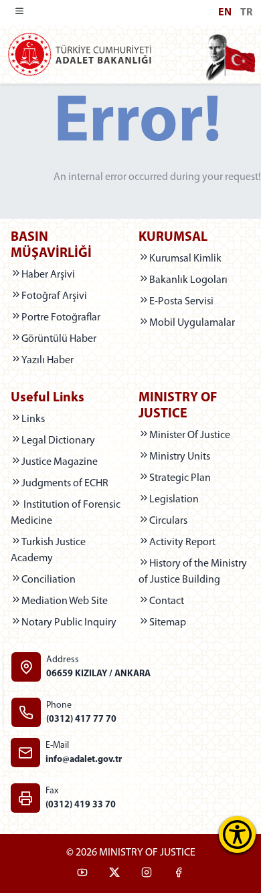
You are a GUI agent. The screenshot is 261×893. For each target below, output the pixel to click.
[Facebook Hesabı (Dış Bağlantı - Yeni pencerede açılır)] (178, 874)
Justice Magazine (71, 462)
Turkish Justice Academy (66, 550)
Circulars (168, 521)
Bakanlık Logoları (188, 280)
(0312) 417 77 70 (81, 719)
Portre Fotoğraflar (60, 317)
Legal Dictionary (71, 440)
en (225, 12)
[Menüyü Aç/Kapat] (19, 12)
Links (33, 419)
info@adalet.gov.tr (84, 760)
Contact (166, 601)
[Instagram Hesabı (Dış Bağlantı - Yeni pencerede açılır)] (146, 874)
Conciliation (71, 579)
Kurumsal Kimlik (185, 259)
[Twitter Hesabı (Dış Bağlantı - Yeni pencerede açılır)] (114, 874)
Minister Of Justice (189, 435)
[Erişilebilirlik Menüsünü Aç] (237, 834)
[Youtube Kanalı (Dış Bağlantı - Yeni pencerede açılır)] (82, 874)
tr (246, 12)
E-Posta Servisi (181, 301)
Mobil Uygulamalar (192, 323)
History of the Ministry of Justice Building (193, 572)
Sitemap (167, 622)
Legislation (199, 499)
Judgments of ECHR (71, 483)
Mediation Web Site (71, 601)
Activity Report (182, 542)
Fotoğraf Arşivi (54, 296)
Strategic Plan (180, 478)
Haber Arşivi (48, 275)
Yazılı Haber (47, 360)
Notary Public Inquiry (71, 622)
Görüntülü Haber (58, 339)
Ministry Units (179, 457)
